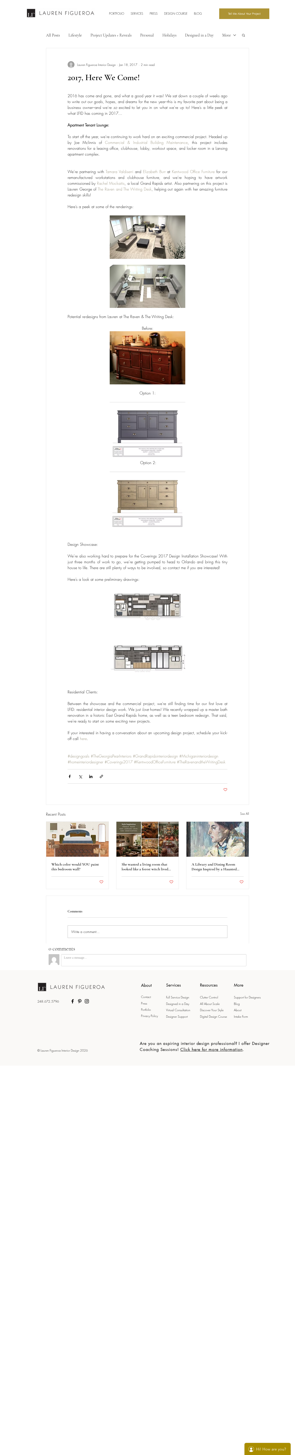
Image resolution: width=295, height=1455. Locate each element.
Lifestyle (75, 35)
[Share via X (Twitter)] (80, 776)
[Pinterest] (79, 1001)
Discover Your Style (212, 1010)
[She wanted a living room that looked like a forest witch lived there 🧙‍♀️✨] (147, 839)
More (226, 35)
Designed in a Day (199, 35)
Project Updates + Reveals (111, 35)
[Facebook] (72, 1001)
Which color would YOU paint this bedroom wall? (75, 866)
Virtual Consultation (178, 1010)
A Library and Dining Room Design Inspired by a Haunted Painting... (214, 866)
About (237, 1010)
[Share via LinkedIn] (91, 776)
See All (244, 814)
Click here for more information (211, 1049)
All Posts (53, 35)
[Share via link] (101, 776)
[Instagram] (87, 1001)
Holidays (169, 35)
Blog (237, 1004)
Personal (147, 35)
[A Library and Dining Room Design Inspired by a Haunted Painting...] (217, 839)
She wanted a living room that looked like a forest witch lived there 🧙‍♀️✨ (145, 866)
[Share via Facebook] (70, 776)
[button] (243, 35)
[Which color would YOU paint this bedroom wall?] (77, 839)
